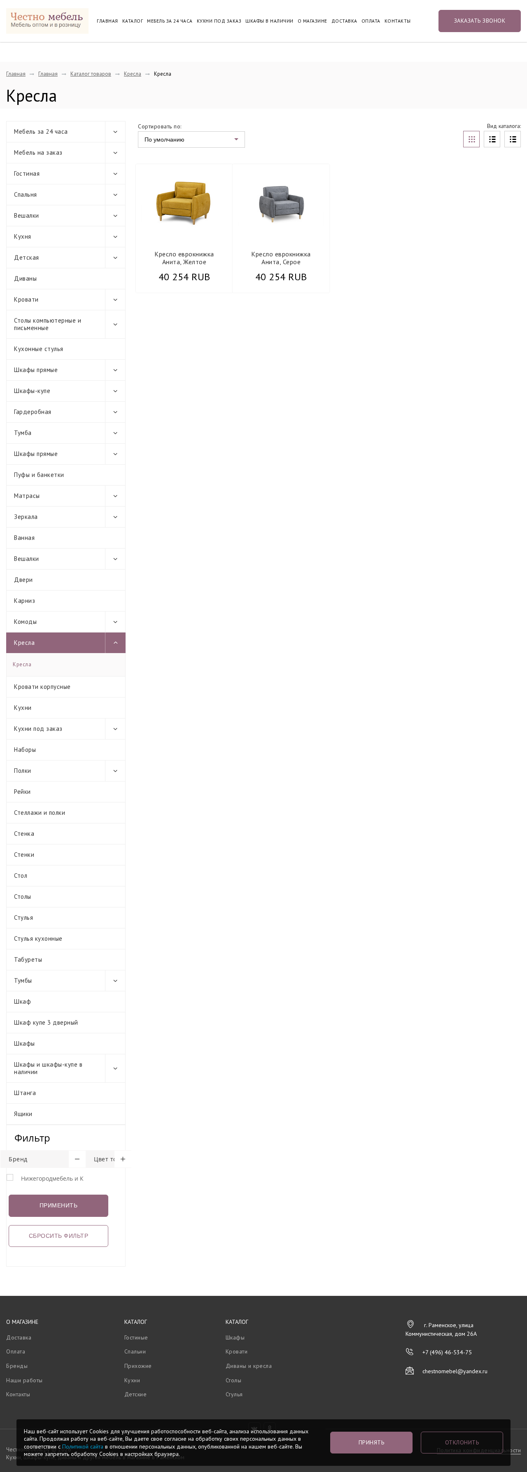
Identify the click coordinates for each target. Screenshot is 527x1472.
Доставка (344, 21)
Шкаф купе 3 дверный (46, 1022)
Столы (22, 896)
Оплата (370, 21)
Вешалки (26, 215)
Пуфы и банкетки (39, 475)
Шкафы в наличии (269, 21)
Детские (135, 1394)
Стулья (23, 917)
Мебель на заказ (38, 152)
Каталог (132, 21)
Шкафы (24, 1043)
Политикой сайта (82, 1446)
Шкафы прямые (36, 370)
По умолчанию (164, 139)
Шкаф (22, 1001)
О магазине (312, 21)
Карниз (24, 601)
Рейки (22, 791)
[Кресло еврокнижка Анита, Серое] (281, 203)
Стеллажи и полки (39, 812)
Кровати (26, 299)
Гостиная (27, 173)
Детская (26, 257)
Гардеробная (32, 412)
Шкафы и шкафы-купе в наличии (48, 1068)
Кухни (23, 708)
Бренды (17, 1366)
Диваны (25, 278)
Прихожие (138, 1366)
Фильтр (32, 1137)
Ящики (23, 1114)
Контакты (398, 21)
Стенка (24, 833)
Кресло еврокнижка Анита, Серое (281, 258)
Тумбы (23, 980)
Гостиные (136, 1337)
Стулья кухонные (38, 938)
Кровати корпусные (42, 687)
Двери (23, 580)
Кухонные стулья (38, 349)
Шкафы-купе (32, 391)
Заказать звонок (480, 20)
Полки (22, 770)
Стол (20, 875)
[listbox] (191, 139)
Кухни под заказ (219, 21)
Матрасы (27, 496)
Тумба (23, 433)
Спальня (25, 194)
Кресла (132, 74)
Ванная (24, 538)
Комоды (25, 622)
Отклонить (462, 1442)
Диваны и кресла (249, 1366)
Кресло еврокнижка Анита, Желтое (184, 258)
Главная (107, 21)
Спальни (135, 1351)
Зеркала (26, 517)
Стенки (24, 854)
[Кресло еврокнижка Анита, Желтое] (184, 203)
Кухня (22, 236)
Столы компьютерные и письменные (47, 324)
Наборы (25, 749)
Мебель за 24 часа (170, 21)
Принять (372, 1442)
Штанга (25, 1093)
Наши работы (24, 1380)
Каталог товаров (90, 74)
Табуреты (28, 959)
